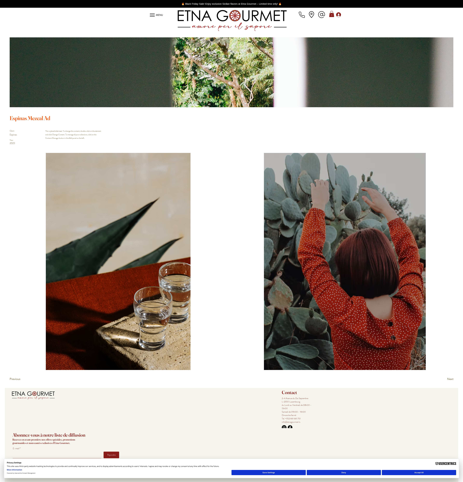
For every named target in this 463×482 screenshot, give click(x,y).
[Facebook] (290, 427)
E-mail (16, 448)
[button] (331, 14)
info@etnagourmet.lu (291, 422)
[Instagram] (284, 427)
